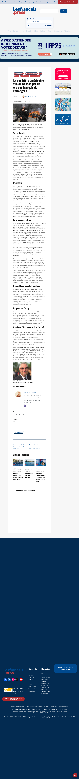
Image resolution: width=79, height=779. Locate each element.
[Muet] (46, 25)
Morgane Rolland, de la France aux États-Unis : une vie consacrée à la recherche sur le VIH (41, 475)
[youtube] (21, 679)
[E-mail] (25, 406)
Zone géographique (35, 76)
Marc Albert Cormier (30, 96)
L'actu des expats (18, 432)
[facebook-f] (5, 679)
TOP (40, 73)
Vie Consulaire (24, 76)
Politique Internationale (31, 73)
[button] (75, 775)
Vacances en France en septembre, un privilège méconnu (29, 473)
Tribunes (16, 76)
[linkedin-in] (9, 679)
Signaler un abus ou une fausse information (13, 698)
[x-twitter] (16, 679)
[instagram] (13, 679)
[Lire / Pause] (28, 25)
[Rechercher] (63, 11)
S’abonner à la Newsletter (68, 2)
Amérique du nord (18, 73)
